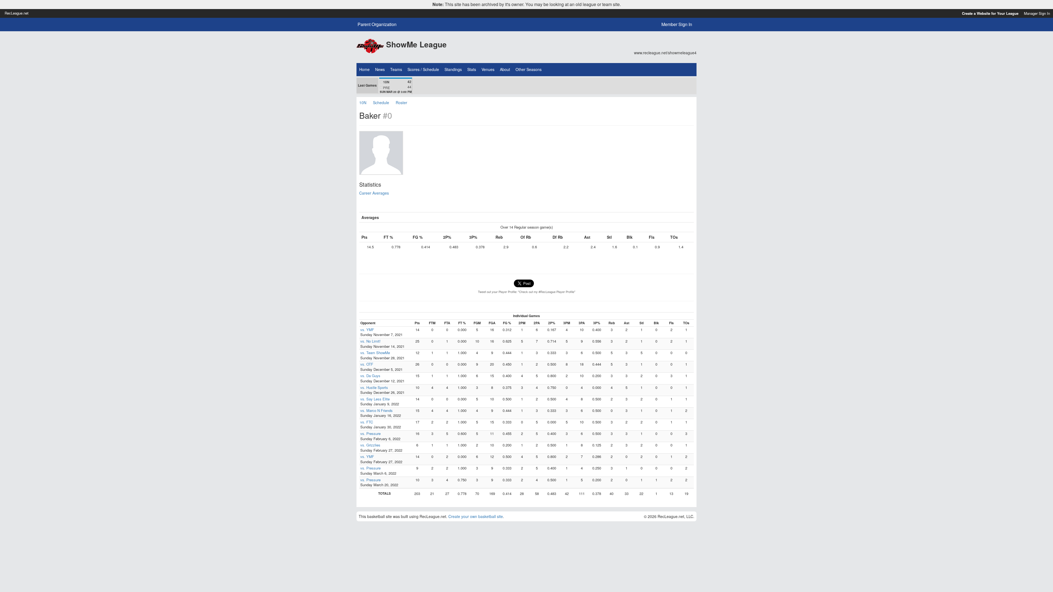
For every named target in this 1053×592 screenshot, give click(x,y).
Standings (453, 69)
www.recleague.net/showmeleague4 (665, 52)
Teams (396, 69)
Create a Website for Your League (990, 13)
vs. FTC (366, 422)
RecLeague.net (17, 13)
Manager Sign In (1037, 13)
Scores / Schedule (423, 69)
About (505, 69)
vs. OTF (366, 364)
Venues (488, 69)
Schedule (381, 102)
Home (364, 69)
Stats (471, 69)
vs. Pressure (370, 433)
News (380, 69)
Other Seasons (529, 69)
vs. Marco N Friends (376, 410)
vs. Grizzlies (370, 445)
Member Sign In (676, 24)
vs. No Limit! (370, 341)
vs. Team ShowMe (375, 352)
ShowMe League (416, 44)
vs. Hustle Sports (374, 387)
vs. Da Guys (370, 375)
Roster (401, 102)
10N (362, 102)
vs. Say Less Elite (375, 399)
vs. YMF (367, 329)
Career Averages (374, 193)
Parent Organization (377, 24)
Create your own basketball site (475, 516)
